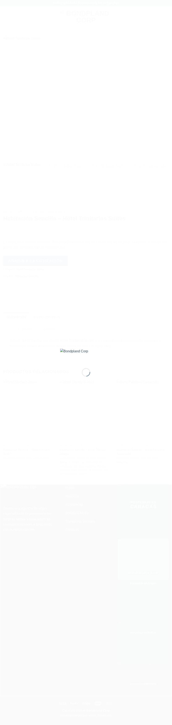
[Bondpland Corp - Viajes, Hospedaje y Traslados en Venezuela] (86, 355)
